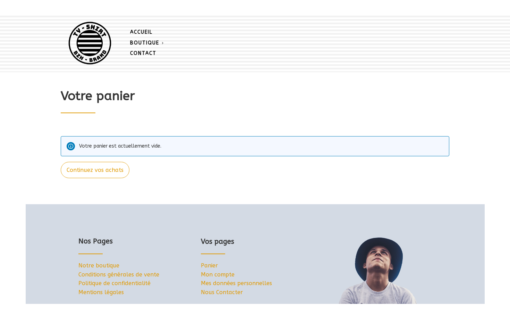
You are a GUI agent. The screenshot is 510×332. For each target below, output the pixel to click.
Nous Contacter (222, 292)
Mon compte (218, 274)
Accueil (141, 32)
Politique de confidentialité (114, 283)
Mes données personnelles (236, 283)
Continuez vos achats (95, 170)
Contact (143, 53)
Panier (209, 265)
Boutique (144, 43)
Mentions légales (101, 292)
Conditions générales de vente (118, 274)
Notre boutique (98, 265)
